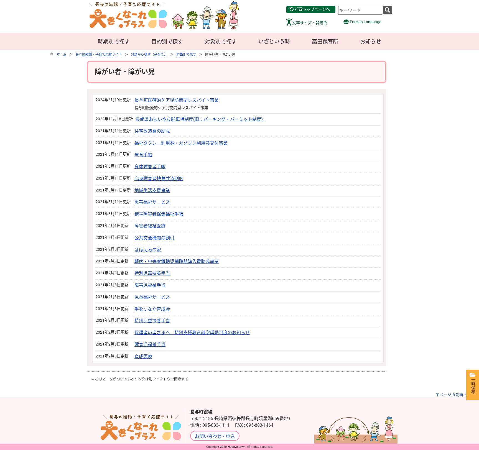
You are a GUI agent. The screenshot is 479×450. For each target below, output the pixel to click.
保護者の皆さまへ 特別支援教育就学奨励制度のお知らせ (192, 332)
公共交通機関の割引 (154, 238)
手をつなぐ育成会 (152, 309)
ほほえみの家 (147, 249)
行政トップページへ (312, 9)
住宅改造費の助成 (152, 131)
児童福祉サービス (152, 297)
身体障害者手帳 (149, 166)
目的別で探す (167, 42)
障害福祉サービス (152, 202)
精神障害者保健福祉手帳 (158, 214)
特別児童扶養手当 (152, 273)
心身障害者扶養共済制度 (158, 178)
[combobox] (360, 10)
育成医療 (143, 356)
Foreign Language (365, 22)
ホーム (62, 55)
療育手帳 (143, 154)
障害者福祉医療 (149, 226)
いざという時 (274, 42)
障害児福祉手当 (149, 285)
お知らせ (370, 42)
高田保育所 (325, 42)
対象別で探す (220, 42)
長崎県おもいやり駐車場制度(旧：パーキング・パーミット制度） (201, 119)
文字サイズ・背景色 (309, 23)
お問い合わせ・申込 (215, 436)
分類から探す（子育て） (149, 55)
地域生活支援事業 (152, 190)
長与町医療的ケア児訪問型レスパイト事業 (176, 100)
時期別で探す (113, 42)
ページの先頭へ (453, 395)
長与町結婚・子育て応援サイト (98, 55)
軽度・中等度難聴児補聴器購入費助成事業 (176, 261)
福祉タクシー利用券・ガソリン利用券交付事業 (181, 143)
